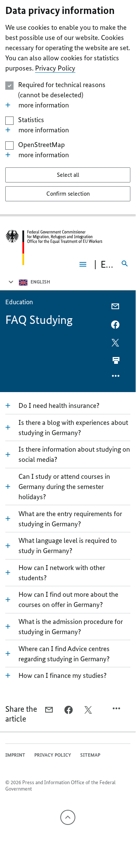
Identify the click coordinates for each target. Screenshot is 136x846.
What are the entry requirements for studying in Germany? (70, 518)
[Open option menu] (116, 377)
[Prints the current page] (116, 360)
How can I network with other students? (61, 572)
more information (43, 105)
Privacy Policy (55, 68)
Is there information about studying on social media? (74, 454)
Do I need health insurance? (58, 405)
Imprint (15, 755)
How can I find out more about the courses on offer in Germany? (68, 599)
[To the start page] (54, 247)
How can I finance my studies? (62, 675)
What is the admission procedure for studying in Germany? (70, 626)
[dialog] (68, 108)
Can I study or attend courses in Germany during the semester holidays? (64, 486)
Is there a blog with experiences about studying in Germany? (73, 427)
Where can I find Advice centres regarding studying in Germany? (64, 653)
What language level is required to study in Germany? (67, 545)
